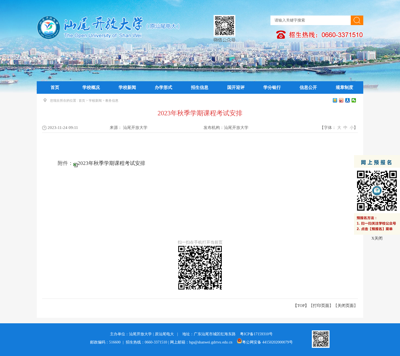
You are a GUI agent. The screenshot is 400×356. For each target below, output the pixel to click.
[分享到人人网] (347, 100)
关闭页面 (345, 305)
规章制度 (344, 87)
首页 (55, 87)
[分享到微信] (354, 100)
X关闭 (377, 238)
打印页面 (321, 305)
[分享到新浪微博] (341, 100)
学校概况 (91, 87)
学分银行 (272, 87)
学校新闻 (127, 87)
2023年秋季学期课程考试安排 (111, 163)
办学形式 (163, 87)
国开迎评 (236, 87)
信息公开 (308, 87)
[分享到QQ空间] (335, 100)
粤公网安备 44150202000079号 (267, 342)
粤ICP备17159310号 (256, 334)
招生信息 (199, 87)
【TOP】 (301, 305)
